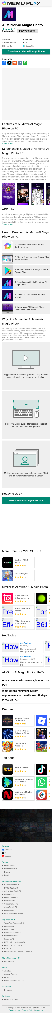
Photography (8, 31)
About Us (7, 971)
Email (6, 875)
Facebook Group (10, 869)
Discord (7, 872)
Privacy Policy (28, 1010)
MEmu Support (10, 866)
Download (8, 990)
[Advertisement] (26, 94)
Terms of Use (14, 1010)
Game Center (9, 961)
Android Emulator (10, 974)
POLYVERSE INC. (27, 31)
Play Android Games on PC (14, 981)
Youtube (8, 856)
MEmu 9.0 (8, 977)
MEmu (21, 3)
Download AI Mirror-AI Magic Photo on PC (29, 51)
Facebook (8, 850)
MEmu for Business (11, 1000)
